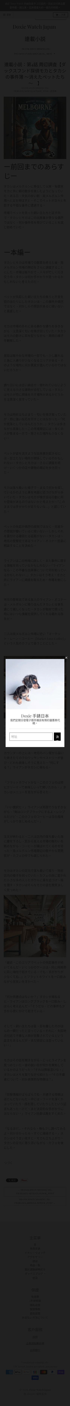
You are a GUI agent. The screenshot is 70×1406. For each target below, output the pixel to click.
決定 (57, 738)
